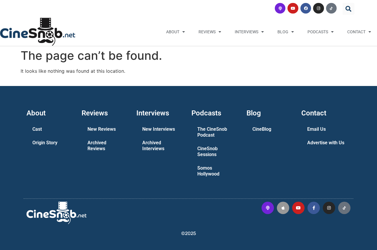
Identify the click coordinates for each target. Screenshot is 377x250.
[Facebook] (305, 8)
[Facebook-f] (313, 208)
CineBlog (261, 129)
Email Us (316, 129)
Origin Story (44, 142)
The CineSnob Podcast (212, 132)
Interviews (246, 31)
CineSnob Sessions (207, 151)
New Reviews (101, 129)
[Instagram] (318, 8)
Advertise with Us (325, 142)
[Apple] (283, 208)
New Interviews (158, 129)
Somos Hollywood (208, 171)
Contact (356, 31)
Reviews (207, 31)
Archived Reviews (96, 145)
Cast (37, 129)
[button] (348, 9)
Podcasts (317, 31)
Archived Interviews (153, 145)
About (172, 31)
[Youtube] (292, 8)
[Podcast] (280, 8)
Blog (282, 31)
